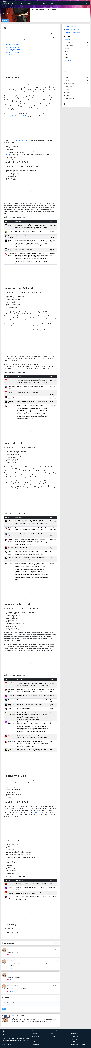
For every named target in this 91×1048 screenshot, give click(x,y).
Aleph (7, 28)
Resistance (67, 48)
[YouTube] (3, 1034)
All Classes (67, 39)
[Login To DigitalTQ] (83, 3)
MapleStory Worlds (71, 104)
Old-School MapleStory (72, 98)
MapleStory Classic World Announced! (73, 33)
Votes (55, 943)
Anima (66, 75)
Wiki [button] (44, 3)
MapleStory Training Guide (21, 140)
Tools (67, 95)
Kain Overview (10, 43)
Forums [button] (52, 3)
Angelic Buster (35, 151)
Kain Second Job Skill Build (13, 46)
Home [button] (21, 3)
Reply (11, 955)
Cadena (25, 151)
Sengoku (67, 54)
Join (52, 1033)
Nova (66, 57)
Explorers (67, 42)
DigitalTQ (11, 3)
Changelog (9, 54)
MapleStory (5, 20)
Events (68, 89)
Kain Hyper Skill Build (11, 51)
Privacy (34, 1039)
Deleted (67, 80)
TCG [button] (37, 3)
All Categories (35, 1044)
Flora (66, 72)
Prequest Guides (70, 83)
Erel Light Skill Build (71, 26)
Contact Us (35, 1041)
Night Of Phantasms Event (73, 29)
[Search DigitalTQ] (87, 3)
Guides (68, 92)
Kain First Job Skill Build (12, 44)
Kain (5, 82)
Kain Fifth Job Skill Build (12, 52)
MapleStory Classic (71, 101)
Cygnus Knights (69, 45)
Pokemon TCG (74, 1033)
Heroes (66, 51)
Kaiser (67, 63)
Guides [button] (29, 3)
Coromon (73, 1041)
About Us (17, 1024)
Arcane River (39, 812)
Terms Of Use (35, 1036)
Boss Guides (69, 86)
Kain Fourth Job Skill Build (13, 49)
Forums (53, 1036)
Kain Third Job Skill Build (12, 47)
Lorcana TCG (74, 1036)
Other (66, 77)
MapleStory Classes (71, 37)
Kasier (29, 151)
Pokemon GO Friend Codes (78, 1044)
